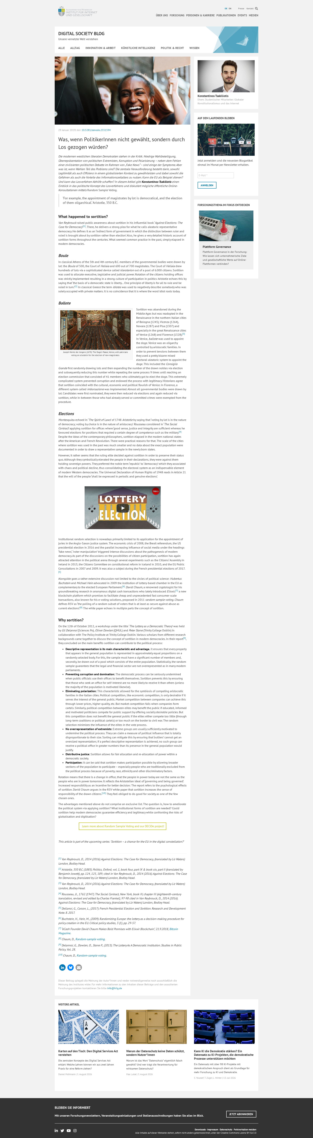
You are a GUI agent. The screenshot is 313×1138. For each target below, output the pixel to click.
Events (242, 15)
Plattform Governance (217, 247)
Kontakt (250, 8)
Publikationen (226, 15)
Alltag (75, 47)
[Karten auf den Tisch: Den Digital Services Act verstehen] (88, 1026)
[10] (104, 793)
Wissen (194, 47)
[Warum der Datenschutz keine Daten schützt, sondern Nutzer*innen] (156, 1026)
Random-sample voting (90, 939)
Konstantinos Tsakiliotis (213, 96)
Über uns (162, 15)
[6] (123, 586)
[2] (76, 286)
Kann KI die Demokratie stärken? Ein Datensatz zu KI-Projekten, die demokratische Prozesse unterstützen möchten (224, 1055)
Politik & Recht (172, 47)
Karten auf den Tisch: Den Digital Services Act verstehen (88, 1053)
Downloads (200, 1129)
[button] (62, 967)
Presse (241, 8)
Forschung (177, 15)
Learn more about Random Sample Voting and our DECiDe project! (123, 826)
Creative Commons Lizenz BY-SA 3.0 (238, 1132)
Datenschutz (226, 1129)
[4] (180, 431)
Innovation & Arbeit (100, 47)
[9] (184, 638)
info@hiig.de (114, 988)
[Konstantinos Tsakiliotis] (226, 76)
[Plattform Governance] (226, 225)
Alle (61, 47)
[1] (84, 226)
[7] (176, 590)
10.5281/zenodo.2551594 (96, 130)
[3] (183, 333)
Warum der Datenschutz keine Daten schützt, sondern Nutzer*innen (155, 1053)
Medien (253, 15)
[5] (59, 571)
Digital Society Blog (81, 33)
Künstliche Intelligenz (138, 47)
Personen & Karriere (200, 15)
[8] (81, 607)
